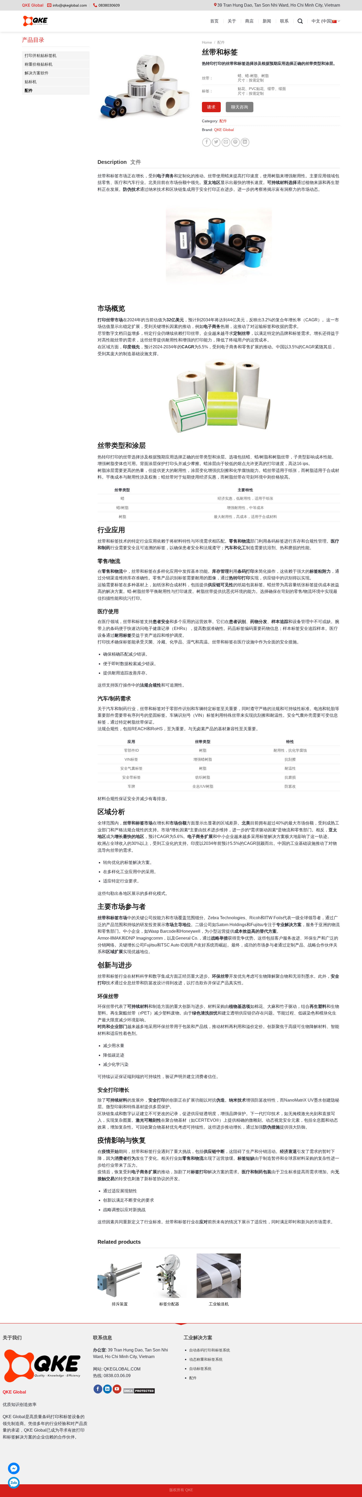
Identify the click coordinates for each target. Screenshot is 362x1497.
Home (207, 42)
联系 (284, 21)
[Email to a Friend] (226, 142)
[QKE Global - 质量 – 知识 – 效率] (46, 21)
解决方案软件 (36, 73)
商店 (249, 21)
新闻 (267, 21)
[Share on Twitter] (216, 142)
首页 (214, 21)
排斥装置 (120, 1304)
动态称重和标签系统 (206, 1359)
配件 (29, 90)
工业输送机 (219, 1304)
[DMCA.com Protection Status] (139, 1390)
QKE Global (224, 130)
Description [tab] (112, 162)
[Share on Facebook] (206, 142)
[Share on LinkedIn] (245, 142)
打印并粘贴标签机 (40, 55)
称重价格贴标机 (38, 64)
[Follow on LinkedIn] (107, 1389)
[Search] (300, 21)
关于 (232, 21)
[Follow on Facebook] (98, 1389)
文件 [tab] (135, 162)
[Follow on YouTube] (117, 1389)
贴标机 (31, 81)
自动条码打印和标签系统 (209, 1350)
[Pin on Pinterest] (235, 142)
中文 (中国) (322, 21)
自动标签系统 (200, 1369)
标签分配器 (169, 1304)
